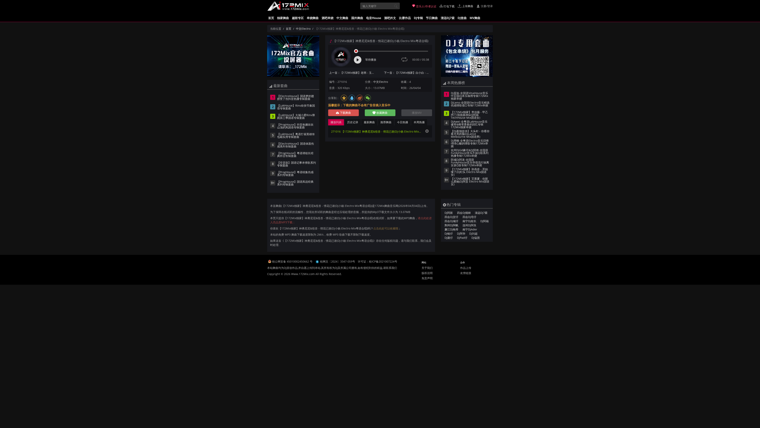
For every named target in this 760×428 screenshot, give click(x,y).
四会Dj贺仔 (451, 217)
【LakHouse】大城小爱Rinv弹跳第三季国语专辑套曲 (296, 117)
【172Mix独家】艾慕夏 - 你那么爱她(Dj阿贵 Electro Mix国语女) (470, 181)
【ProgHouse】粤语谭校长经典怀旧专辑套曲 (295, 155)
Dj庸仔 (449, 238)
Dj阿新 (449, 213)
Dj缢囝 (475, 238)
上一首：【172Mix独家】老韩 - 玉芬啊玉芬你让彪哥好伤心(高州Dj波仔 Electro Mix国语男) (353, 73)
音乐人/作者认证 (425, 6)
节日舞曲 (432, 18)
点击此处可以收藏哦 (385, 228)
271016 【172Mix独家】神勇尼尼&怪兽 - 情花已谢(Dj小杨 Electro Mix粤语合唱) (376, 131)
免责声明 (427, 278)
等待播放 (370, 59)
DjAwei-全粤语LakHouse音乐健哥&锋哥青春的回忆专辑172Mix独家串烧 (469, 124)
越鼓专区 (298, 18)
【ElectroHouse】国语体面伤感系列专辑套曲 (295, 145)
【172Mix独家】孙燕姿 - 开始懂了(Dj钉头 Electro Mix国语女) (469, 172)
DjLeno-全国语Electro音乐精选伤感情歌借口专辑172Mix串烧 (470, 104)
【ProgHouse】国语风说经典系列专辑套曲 (295, 183)
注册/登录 (486, 6)
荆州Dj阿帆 (451, 225)
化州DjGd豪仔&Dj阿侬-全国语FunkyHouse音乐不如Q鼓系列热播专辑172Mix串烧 (469, 153)
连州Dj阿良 (469, 225)
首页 (271, 18)
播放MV (417, 113)
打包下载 (449, 6)
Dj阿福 (484, 221)
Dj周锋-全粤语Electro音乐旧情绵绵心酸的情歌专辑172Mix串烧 (470, 143)
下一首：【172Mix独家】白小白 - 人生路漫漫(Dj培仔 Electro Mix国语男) (408, 73)
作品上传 (465, 268)
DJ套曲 (462, 18)
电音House (373, 18)
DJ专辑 (418, 18)
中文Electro (303, 29)
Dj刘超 (473, 233)
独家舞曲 (283, 18)
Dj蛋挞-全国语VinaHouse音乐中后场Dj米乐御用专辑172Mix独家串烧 (469, 96)
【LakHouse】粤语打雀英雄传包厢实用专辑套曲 (296, 136)
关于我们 (427, 268)
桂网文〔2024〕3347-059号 (337, 261)
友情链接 (465, 273)
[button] (445, 56)
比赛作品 (405, 18)
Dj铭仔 (449, 233)
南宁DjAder (470, 229)
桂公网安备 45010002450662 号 (292, 261)
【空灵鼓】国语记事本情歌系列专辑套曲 (296, 164)
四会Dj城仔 (451, 221)
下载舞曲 (345, 113)
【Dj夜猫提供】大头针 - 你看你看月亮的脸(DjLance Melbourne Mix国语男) (470, 134)
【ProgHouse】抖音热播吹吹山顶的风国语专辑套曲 (295, 126)
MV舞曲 (475, 18)
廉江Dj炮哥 (451, 229)
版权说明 (427, 273)
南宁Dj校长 (469, 221)
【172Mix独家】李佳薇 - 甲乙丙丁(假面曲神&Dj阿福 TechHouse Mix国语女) (469, 115)
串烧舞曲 (313, 18)
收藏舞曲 (382, 113)
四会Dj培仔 (469, 217)
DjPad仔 (462, 238)
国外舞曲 (357, 18)
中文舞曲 (342, 18)
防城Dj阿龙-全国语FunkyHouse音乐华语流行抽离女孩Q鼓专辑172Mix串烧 (470, 162)
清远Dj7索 (448, 18)
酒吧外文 (390, 18)
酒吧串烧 (327, 18)
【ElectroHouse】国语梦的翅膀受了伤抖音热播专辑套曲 (295, 98)
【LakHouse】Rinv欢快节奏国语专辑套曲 (296, 107)
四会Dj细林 (464, 213)
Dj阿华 (461, 233)
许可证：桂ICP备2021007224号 (377, 261)
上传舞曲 (467, 6)
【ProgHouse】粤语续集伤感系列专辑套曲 (295, 174)
